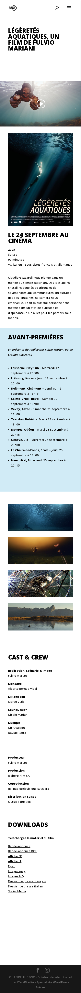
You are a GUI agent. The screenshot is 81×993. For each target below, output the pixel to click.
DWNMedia (25, 982)
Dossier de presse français (27, 881)
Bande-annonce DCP (22, 851)
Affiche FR (15, 856)
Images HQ (16, 876)
